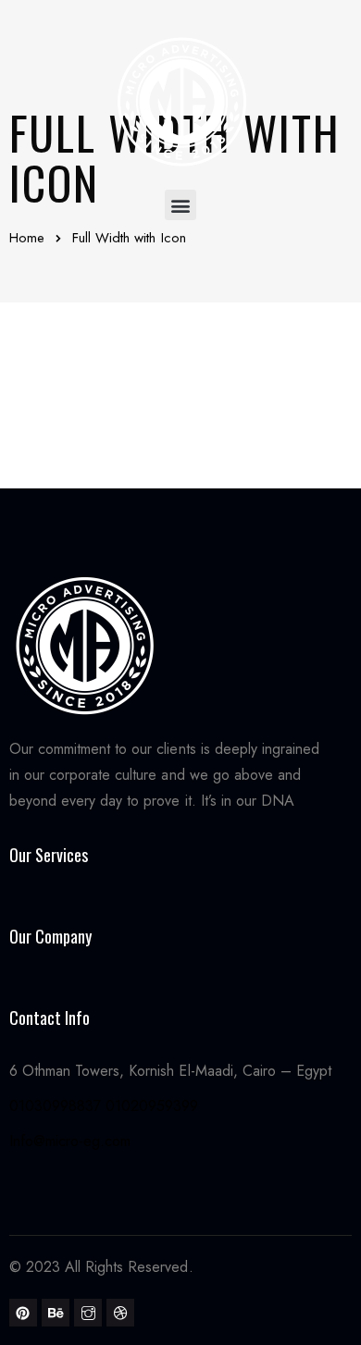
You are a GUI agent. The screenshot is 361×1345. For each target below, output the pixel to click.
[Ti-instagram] (88, 1312)
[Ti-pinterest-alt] (23, 1312)
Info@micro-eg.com (70, 1141)
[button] (180, 205)
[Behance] (55, 1312)
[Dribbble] (120, 1312)
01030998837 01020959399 (103, 1106)
